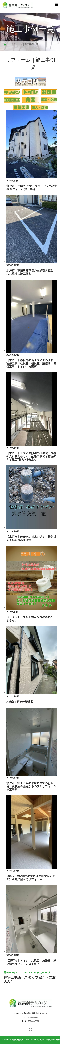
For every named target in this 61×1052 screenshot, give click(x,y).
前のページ (10, 972)
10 (34, 972)
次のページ (43, 972)
